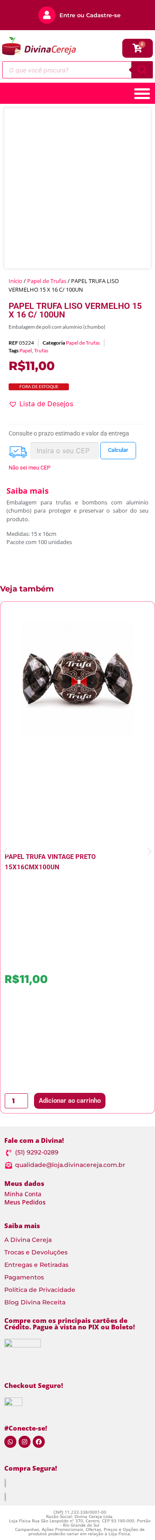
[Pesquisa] (142, 69)
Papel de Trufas (46, 281)
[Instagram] (25, 1442)
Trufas (41, 350)
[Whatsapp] (10, 1442)
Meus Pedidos (25, 1202)
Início (15, 281)
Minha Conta (22, 1194)
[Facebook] (39, 1442)
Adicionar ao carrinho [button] (70, 1100)
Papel (25, 350)
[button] (41, 403)
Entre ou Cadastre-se (90, 15)
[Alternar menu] (142, 93)
